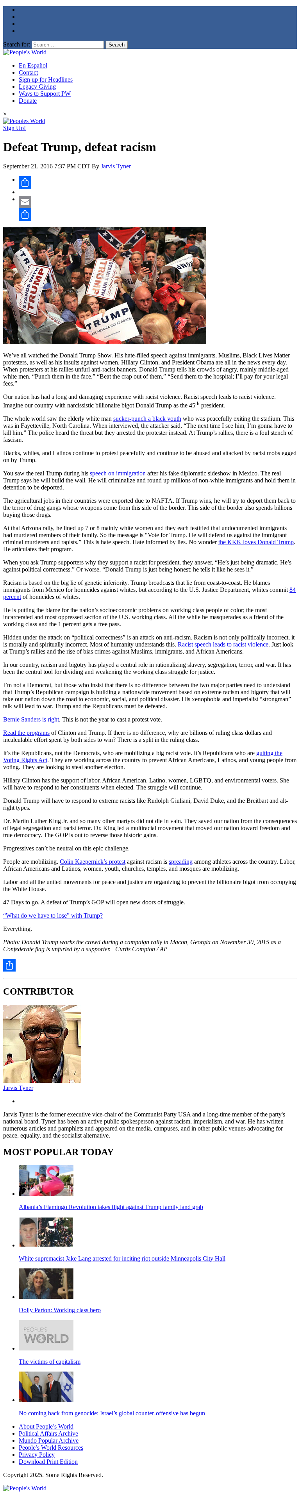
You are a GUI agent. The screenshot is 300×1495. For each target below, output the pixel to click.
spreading (181, 861)
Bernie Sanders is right (31, 719)
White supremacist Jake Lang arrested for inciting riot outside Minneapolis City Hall (122, 1258)
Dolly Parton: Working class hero (60, 1310)
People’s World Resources (51, 1447)
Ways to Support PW (45, 93)
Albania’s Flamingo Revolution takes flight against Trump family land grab (111, 1207)
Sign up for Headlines (46, 79)
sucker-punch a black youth (147, 418)
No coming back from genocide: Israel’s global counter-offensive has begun (112, 1413)
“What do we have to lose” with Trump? (53, 915)
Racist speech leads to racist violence (223, 644)
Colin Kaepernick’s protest (92, 861)
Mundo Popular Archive (49, 1440)
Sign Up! (14, 128)
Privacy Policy (37, 1454)
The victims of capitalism (49, 1361)
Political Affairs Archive (48, 1433)
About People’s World (46, 1426)
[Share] (158, 182)
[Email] (158, 202)
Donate (28, 100)
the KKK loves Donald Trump (256, 542)
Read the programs (26, 732)
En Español (33, 65)
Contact (28, 72)
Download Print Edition (48, 1461)
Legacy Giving (37, 86)
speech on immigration (118, 473)
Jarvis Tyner (116, 166)
